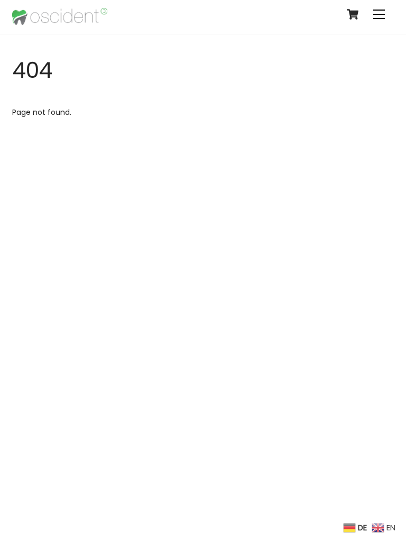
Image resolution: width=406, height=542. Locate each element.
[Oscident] (59, 20)
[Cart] (352, 14)
